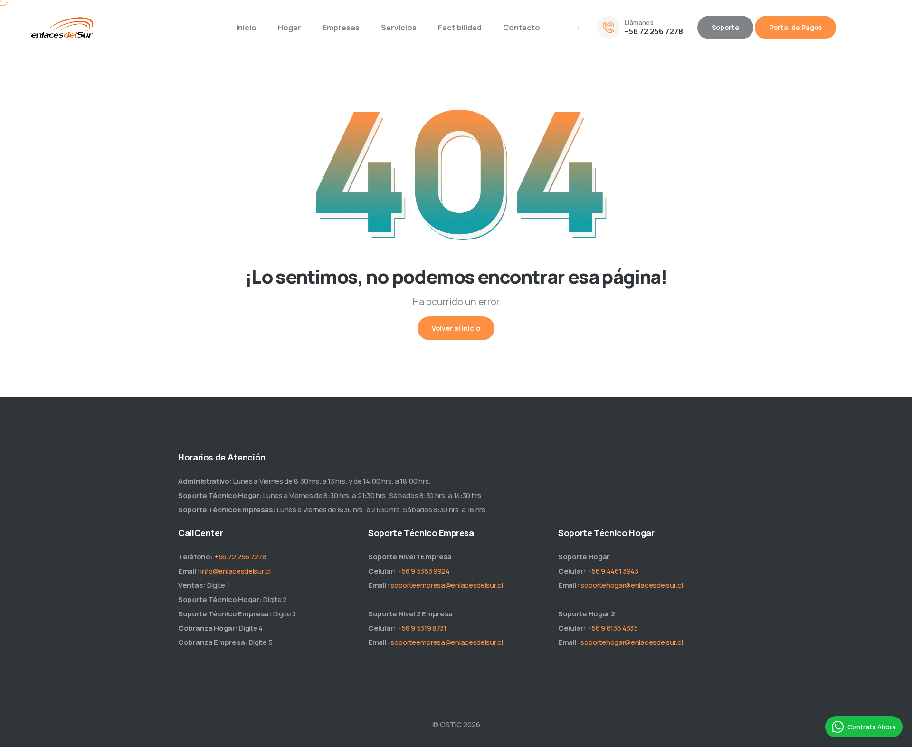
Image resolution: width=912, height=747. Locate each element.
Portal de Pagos (795, 27)
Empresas (341, 27)
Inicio (246, 27)
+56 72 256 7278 (654, 31)
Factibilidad (460, 27)
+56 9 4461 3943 (612, 571)
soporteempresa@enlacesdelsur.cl (446, 585)
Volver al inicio (456, 328)
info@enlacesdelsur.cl (235, 571)
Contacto (521, 27)
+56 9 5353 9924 (423, 571)
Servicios (399, 27)
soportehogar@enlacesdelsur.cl (631, 585)
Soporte (725, 27)
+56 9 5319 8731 (421, 628)
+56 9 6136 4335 (612, 628)
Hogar (289, 27)
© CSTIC (447, 724)
